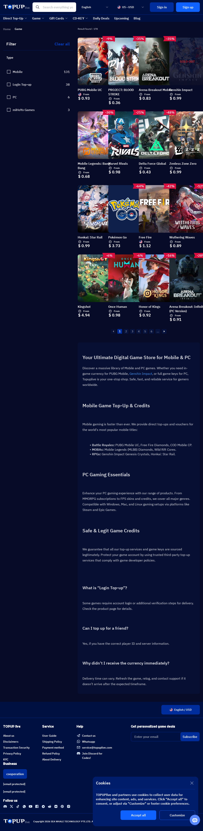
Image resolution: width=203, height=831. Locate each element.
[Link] (5, 806)
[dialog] (145, 801)
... (158, 331)
